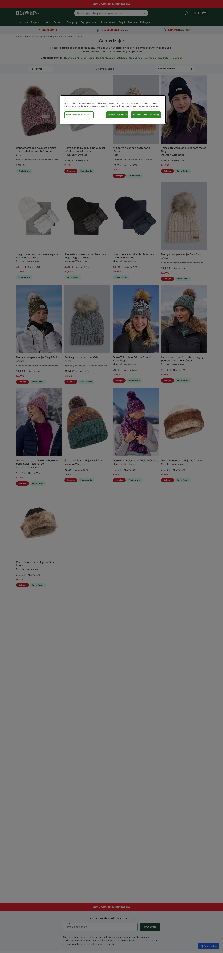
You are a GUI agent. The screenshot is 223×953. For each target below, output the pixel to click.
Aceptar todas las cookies (146, 115)
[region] (113, 109)
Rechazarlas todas (117, 115)
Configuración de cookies (79, 115)
